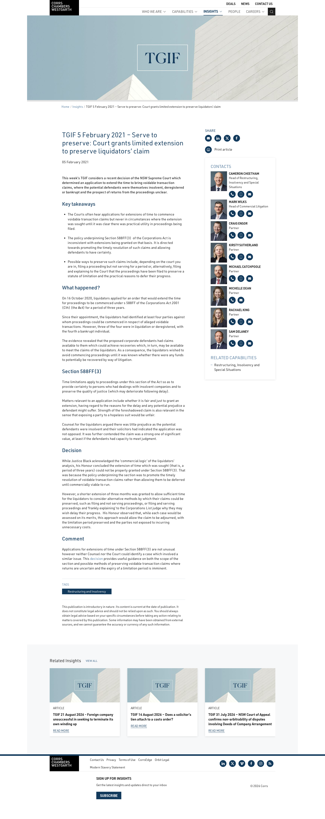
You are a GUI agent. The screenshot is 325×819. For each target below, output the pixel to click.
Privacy (111, 760)
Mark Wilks (238, 202)
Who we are (152, 11)
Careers (253, 11)
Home (65, 107)
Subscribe (109, 795)
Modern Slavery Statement (107, 767)
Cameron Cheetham (244, 173)
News (245, 4)
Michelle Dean (240, 288)
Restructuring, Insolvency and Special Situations (237, 367)
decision (96, 558)
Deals (230, 4)
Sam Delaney (238, 331)
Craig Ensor (238, 223)
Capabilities (182, 11)
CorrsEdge (145, 760)
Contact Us (264, 4)
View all (91, 661)
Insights (211, 11)
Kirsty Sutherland (243, 245)
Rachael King (239, 310)
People (234, 11)
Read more (61, 730)
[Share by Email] (208, 138)
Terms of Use (127, 760)
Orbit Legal (162, 760)
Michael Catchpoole (245, 267)
